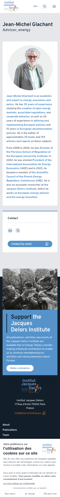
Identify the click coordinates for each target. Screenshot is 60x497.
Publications (10, 430)
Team (6, 435)
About (6, 424)
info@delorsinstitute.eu (28, 413)
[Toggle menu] (54, 6)
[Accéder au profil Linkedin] (10, 230)
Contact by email (20, 244)
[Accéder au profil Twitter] (17, 230)
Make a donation (20, 368)
